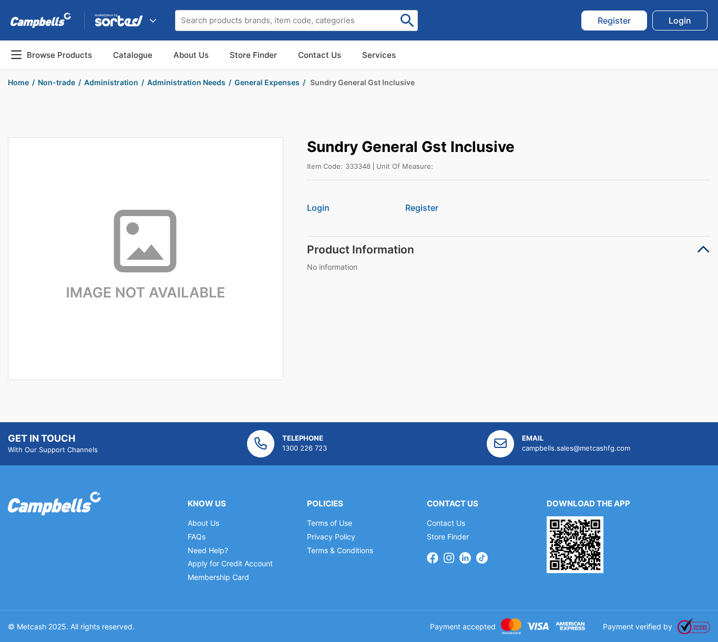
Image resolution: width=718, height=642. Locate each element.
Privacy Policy (331, 536)
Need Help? (208, 550)
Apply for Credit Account (230, 563)
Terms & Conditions (340, 550)
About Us (191, 55)
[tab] (508, 249)
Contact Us (446, 522)
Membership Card (218, 577)
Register (421, 207)
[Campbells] (41, 20)
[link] (614, 20)
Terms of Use (329, 522)
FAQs (197, 536)
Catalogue (132, 55)
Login (318, 207)
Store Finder (448, 536)
